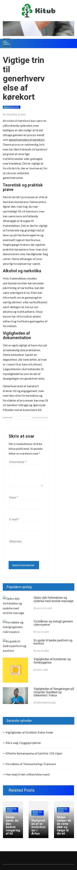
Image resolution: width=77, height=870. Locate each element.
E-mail (14, 519)
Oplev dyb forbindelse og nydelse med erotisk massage (53, 599)
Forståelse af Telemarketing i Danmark (31, 764)
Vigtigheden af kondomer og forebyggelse (52, 660)
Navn (13, 497)
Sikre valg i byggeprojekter (23, 742)
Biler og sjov (11, 107)
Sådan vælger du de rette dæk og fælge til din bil (64, 825)
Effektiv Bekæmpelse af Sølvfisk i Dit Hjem (34, 753)
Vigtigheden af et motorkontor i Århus (38, 827)
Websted (15, 541)
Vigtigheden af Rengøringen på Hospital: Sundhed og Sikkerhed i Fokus (54, 692)
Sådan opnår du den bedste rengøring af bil (13, 825)
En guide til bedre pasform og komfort (53, 642)
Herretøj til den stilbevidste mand (28, 774)
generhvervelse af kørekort (26, 139)
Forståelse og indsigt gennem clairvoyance (53, 623)
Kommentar (18, 462)
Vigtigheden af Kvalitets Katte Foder (29, 732)
